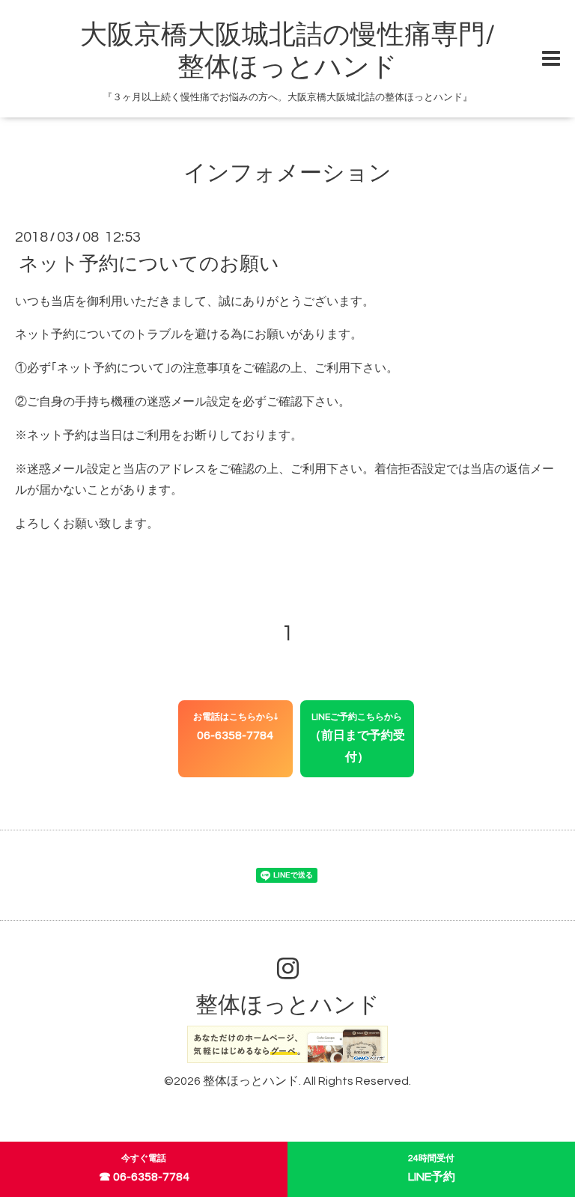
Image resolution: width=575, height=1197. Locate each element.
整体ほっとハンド (287, 1005)
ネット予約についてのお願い (149, 263)
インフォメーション (287, 173)
